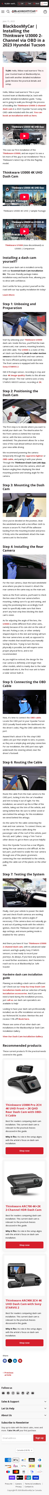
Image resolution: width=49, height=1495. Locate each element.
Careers (18, 1484)
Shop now (24, 1150)
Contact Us (29, 1486)
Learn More (8, 294)
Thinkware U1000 (14, 245)
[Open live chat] (44, 4)
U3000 (25, 349)
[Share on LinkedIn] (15, 1361)
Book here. (24, 1019)
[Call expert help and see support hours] (20, 4)
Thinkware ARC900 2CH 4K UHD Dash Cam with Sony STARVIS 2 (24, 1304)
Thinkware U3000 (11, 153)
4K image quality (16, 375)
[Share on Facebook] (5, 1361)
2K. (40, 382)
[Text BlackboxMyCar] (28, 4)
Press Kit (8, 1484)
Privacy (19, 1486)
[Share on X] (10, 1361)
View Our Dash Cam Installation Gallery (23, 1036)
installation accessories (15, 993)
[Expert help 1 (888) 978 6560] (20, 4)
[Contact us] (36, 4)
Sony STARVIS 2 (11, 366)
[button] (24, 324)
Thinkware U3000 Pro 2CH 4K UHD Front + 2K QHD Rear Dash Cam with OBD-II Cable (24, 1110)
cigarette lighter (34, 455)
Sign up (40, 1437)
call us (10, 1000)
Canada (23, 1450)
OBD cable (8, 459)
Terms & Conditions (33, 1484)
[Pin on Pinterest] (20, 1361)
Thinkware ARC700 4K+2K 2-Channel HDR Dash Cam (23, 1208)
